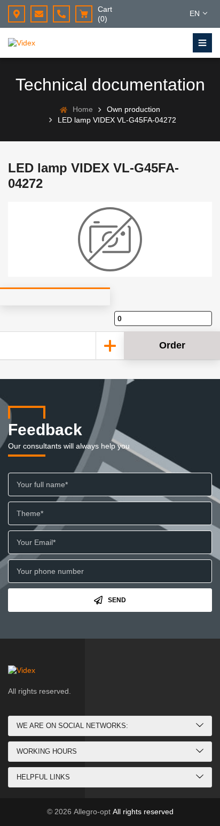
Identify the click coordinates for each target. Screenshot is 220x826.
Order (172, 345)
